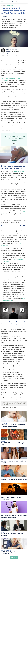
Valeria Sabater (15, 51)
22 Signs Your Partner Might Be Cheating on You (14, 480)
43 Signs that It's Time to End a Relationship (11, 498)
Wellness (3, 5)
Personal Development (10, 5)
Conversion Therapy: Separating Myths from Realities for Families (13, 425)
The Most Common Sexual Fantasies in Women (13, 461)
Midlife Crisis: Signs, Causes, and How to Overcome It (13, 552)
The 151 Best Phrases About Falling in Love (13, 443)
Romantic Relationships (6, 477)
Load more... (14, 557)
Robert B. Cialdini (19, 171)
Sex (2, 459)
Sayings (3, 441)
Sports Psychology (5, 514)
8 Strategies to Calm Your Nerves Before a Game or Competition (14, 516)
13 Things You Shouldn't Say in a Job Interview (12, 534)
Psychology (4, 423)
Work (2, 532)
